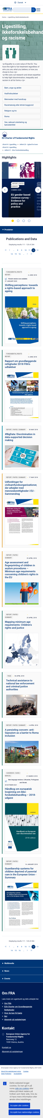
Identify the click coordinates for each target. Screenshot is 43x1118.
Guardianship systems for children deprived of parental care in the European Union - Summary (21, 873)
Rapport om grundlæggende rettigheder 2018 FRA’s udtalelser (20, 364)
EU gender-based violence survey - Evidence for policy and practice (20, 200)
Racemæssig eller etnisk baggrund (18, 105)
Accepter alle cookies (19, 1106)
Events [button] (7, 978)
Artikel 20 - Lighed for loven (29, 144)
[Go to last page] (31, 254)
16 (20, 254)
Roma (6, 116)
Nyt (5, 1016)
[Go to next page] (27, 254)
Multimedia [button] (9, 963)
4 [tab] (29, 221)
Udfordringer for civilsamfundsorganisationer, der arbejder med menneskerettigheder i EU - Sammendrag (21, 487)
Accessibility (18, 1074)
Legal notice (17, 1071)
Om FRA (7, 1003)
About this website (7, 1071)
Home (4, 17)
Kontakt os (6, 1047)
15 (16, 254)
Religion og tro (10, 111)
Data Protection (6, 1074)
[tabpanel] (21, 189)
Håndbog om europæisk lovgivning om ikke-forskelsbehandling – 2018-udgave (20, 793)
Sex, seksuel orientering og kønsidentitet (15, 123)
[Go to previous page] (10, 250)
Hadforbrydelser (11, 93)
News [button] (6, 971)
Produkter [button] (8, 230)
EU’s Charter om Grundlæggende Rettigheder (18, 1008)
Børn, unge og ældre (12, 88)
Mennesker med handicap (15, 99)
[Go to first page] (6, 250)
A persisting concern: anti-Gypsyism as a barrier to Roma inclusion (22, 732)
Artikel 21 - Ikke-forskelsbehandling (17, 150)
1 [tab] (12, 221)
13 (37, 250)
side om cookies (22, 1088)
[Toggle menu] (38, 9)
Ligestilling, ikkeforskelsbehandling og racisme (23, 17)
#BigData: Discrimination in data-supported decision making (20, 437)
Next (38, 190)
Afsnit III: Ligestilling (9, 144)
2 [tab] (18, 221)
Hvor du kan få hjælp (13, 1013)
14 (12, 254)
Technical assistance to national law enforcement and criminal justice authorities (20, 685)
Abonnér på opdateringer (15, 1019)
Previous (5, 190)
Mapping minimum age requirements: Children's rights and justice (18, 624)
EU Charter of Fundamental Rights (18, 138)
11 (29, 250)
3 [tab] (23, 221)
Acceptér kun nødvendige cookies (24, 1112)
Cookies (25, 1071)
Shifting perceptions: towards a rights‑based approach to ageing (21, 288)
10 (26, 250)
